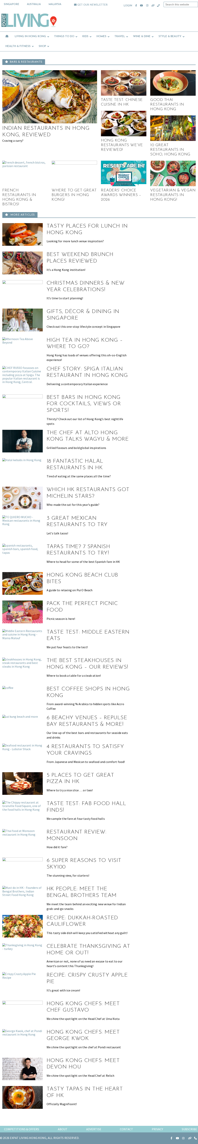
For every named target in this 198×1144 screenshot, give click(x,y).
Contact (126, 1129)
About (62, 1129)
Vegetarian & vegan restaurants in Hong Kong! (172, 195)
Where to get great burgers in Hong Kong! (74, 195)
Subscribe (189, 1129)
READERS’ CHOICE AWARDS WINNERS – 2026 (121, 195)
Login (128, 5)
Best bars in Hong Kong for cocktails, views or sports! (84, 404)
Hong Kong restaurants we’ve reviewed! (122, 145)
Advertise (93, 1129)
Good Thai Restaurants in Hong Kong (167, 104)
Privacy (157, 1129)
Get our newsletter (92, 5)
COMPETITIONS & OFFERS (21, 1129)
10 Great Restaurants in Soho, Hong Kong (170, 149)
